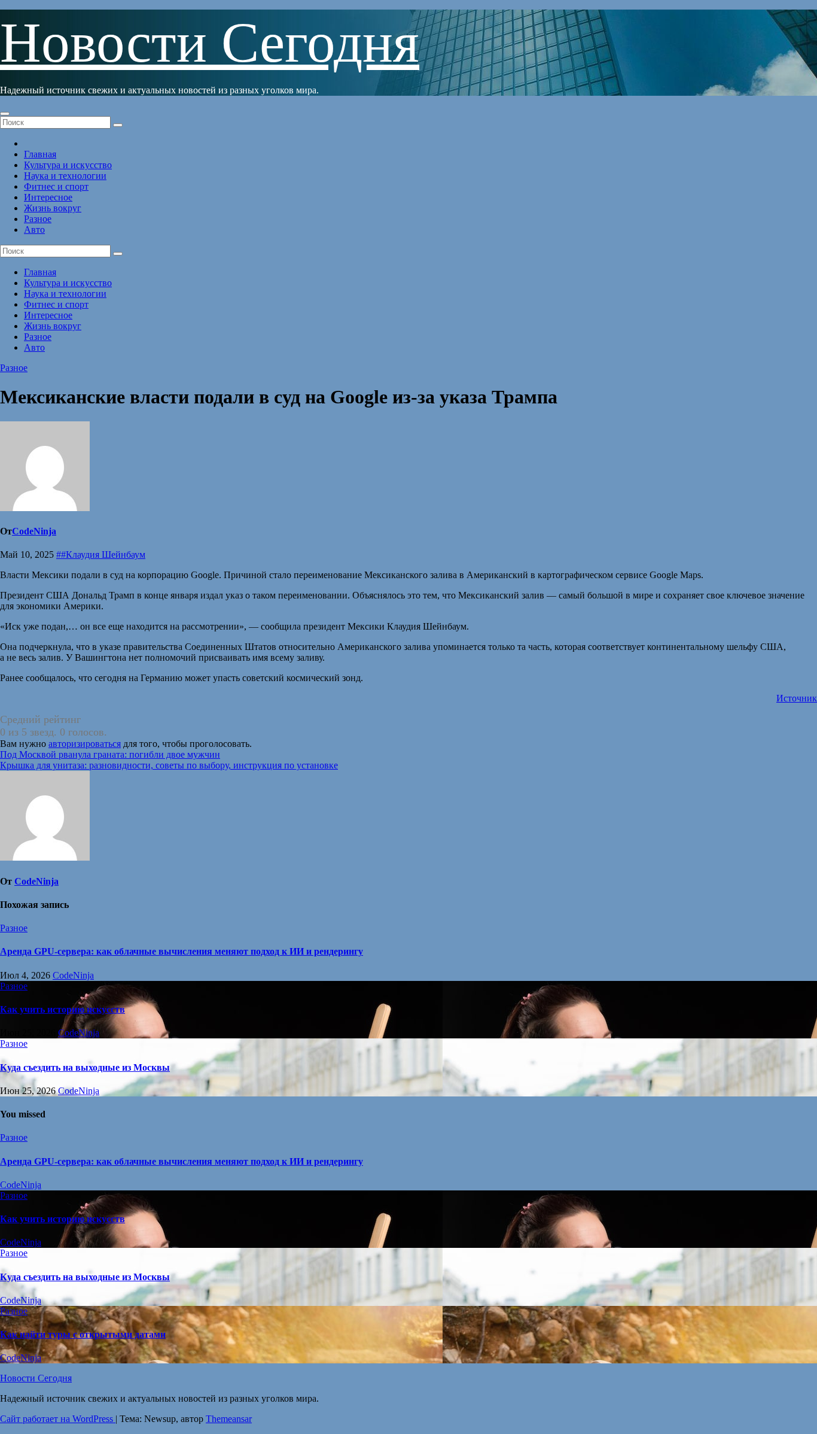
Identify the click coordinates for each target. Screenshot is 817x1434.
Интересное (48, 197)
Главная (40, 154)
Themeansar (229, 1419)
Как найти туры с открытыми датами (83, 1334)
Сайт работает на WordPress (57, 1419)
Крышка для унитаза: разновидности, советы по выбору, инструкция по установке (169, 765)
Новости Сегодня (209, 42)
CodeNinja (34, 531)
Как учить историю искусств (62, 1009)
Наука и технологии (65, 176)
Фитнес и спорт (56, 186)
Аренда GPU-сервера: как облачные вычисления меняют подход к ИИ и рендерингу (181, 951)
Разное (37, 219)
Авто (34, 229)
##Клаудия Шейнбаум (100, 554)
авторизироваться (84, 744)
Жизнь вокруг (52, 208)
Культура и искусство (68, 165)
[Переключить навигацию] (5, 114)
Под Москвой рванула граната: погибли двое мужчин (110, 754)
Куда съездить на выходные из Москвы (85, 1067)
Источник (796, 698)
